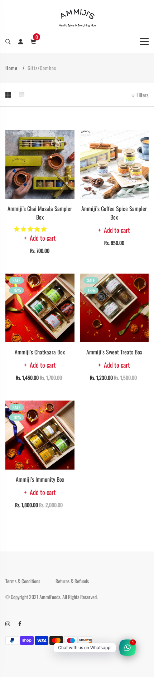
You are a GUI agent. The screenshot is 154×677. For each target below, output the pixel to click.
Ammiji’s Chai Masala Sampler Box (40, 212)
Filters (142, 95)
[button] (31, 228)
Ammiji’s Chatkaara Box (40, 352)
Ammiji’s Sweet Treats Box (114, 352)
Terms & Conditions (22, 581)
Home (11, 68)
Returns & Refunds (72, 581)
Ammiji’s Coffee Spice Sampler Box (114, 212)
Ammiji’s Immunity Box (40, 479)
